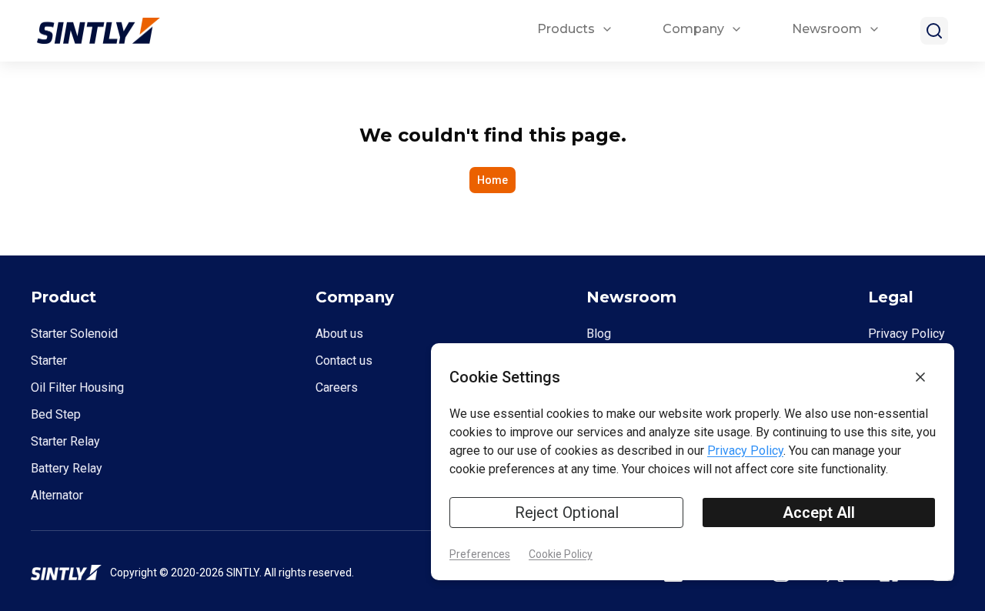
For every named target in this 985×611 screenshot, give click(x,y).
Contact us (344, 360)
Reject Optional (567, 512)
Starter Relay (65, 441)
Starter (49, 360)
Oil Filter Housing (77, 387)
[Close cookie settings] (920, 377)
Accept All (819, 512)
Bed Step (56, 414)
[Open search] (934, 31)
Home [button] (492, 180)
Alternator (57, 495)
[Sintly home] (98, 31)
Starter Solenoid (74, 333)
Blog (598, 333)
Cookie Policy (561, 554)
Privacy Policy (906, 333)
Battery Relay (66, 468)
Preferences (479, 554)
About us (339, 333)
